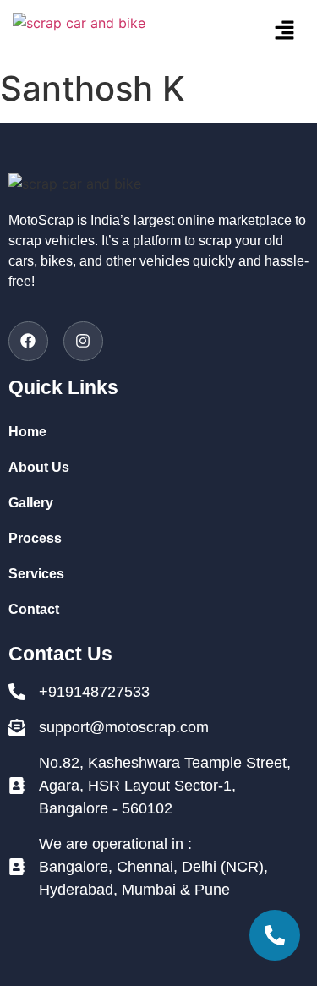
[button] (264, 31)
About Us (38, 467)
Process (35, 538)
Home (27, 432)
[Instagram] (83, 341)
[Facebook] (28, 341)
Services (36, 574)
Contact (33, 609)
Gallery (30, 503)
